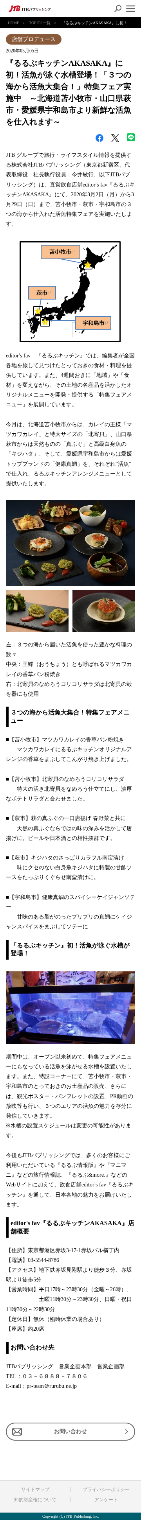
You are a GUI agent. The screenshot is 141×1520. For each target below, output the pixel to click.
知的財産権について (35, 1499)
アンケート (106, 1499)
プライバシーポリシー (106, 1489)
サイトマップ (35, 1489)
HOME (13, 23)
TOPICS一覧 (40, 23)
